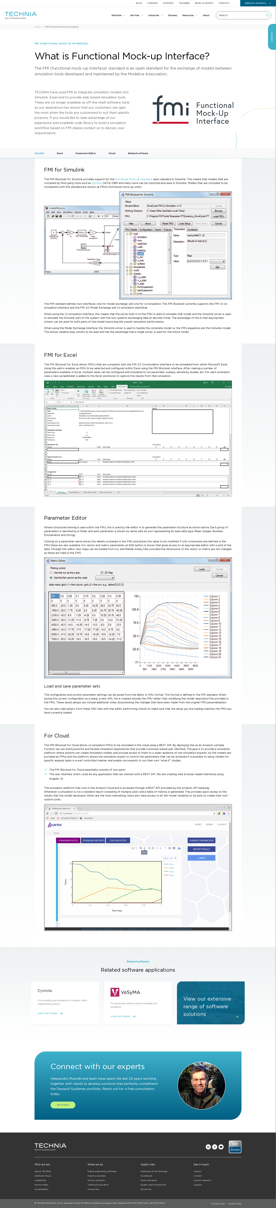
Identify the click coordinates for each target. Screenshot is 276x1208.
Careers (152, 3)
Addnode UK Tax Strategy (154, 1171)
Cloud (111, 153)
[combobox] (243, 15)
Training (184, 3)
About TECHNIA (42, 1171)
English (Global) (255, 3)
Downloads (146, 1176)
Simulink (39, 153)
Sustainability (41, 1189)
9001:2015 (132, 1203)
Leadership (40, 1180)
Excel (60, 153)
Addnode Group (42, 1176)
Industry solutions (97, 1176)
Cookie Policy (234, 1203)
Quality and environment (153, 1185)
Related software (138, 153)
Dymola (96, 183)
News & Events (204, 3)
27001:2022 (159, 1203)
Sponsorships (41, 1185)
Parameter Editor (86, 153)
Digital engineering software (102, 1171)
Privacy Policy (218, 1203)
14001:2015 (143, 1203)
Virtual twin (93, 1189)
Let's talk (63, 1105)
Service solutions (96, 1180)
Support (168, 3)
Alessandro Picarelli (65, 1079)
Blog (139, 3)
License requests (202, 1180)
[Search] (267, 15)
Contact (224, 3)
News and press (149, 1180)
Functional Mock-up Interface (133, 179)
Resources (146, 1189)
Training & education (98, 1185)
